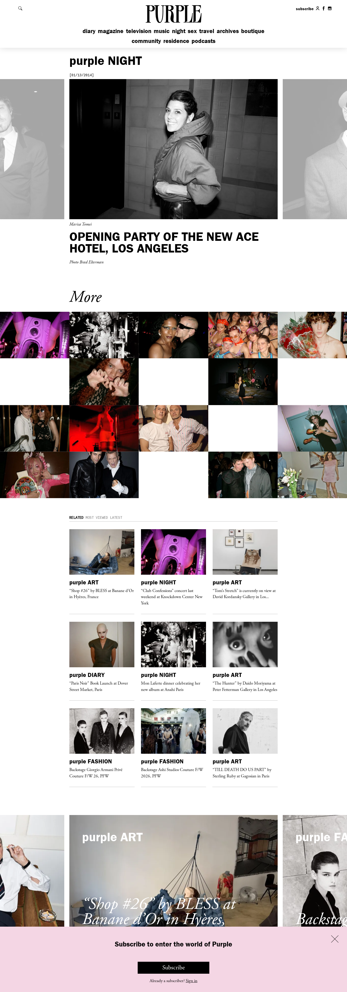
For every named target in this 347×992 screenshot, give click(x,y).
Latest (116, 518)
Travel (206, 31)
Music (161, 31)
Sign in (191, 981)
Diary (89, 31)
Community (146, 41)
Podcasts (203, 41)
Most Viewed (97, 518)
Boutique (252, 31)
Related (76, 518)
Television (138, 31)
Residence (176, 41)
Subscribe (173, 967)
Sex (192, 31)
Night (178, 31)
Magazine (110, 31)
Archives (228, 31)
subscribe (305, 9)
